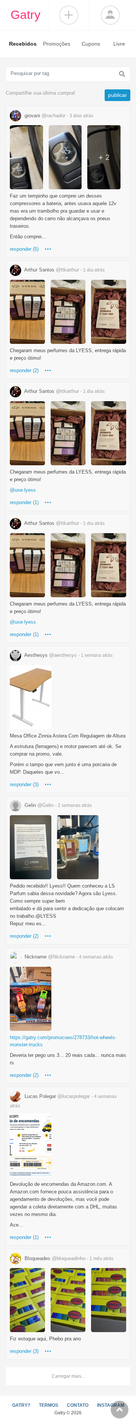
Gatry (25, 14)
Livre (119, 44)
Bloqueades (68, 1258)
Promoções (56, 44)
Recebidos (23, 44)
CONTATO (77, 1405)
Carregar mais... (68, 1376)
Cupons (91, 44)
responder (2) (24, 370)
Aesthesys (68, 655)
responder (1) (24, 502)
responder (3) (24, 784)
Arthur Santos (64, 270)
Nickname (68, 957)
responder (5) (24, 249)
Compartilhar (68, 15)
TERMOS (48, 1405)
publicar (117, 95)
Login (110, 15)
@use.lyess (23, 490)
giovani (58, 115)
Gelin (57, 805)
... (48, 247)
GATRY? (21, 1405)
